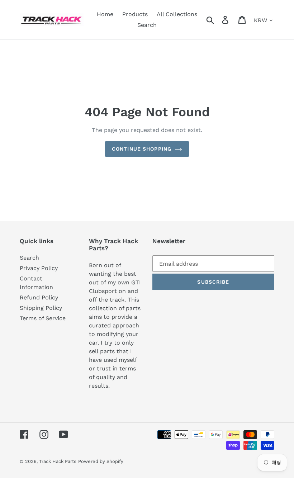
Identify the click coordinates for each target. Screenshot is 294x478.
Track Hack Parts (57, 461)
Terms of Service (43, 318)
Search (29, 257)
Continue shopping (141, 149)
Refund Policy (39, 297)
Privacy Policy (39, 268)
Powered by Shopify (100, 461)
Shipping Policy (41, 307)
